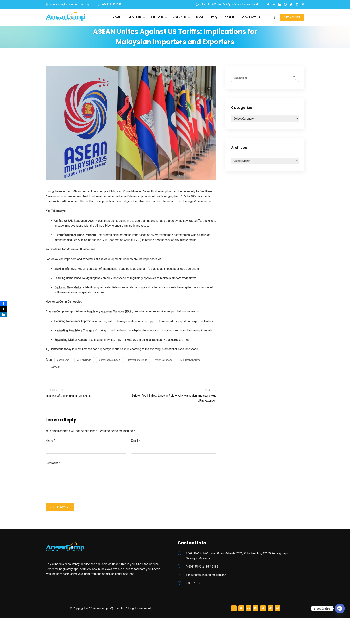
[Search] (292, 78)
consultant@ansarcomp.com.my (69, 4)
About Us (134, 17)
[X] (3, 309)
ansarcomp (63, 359)
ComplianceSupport (109, 359)
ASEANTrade (84, 359)
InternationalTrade (137, 359)
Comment (53, 463)
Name (50, 440)
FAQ (214, 17)
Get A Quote (292, 17)
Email (135, 440)
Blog (200, 17)
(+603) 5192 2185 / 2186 (202, 566)
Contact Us (251, 17)
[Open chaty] (340, 609)
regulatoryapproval (190, 359)
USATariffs (55, 367)
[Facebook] (3, 303)
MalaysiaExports (163, 359)
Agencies (180, 17)
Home (116, 17)
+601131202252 (111, 4)
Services (157, 17)
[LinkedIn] (3, 314)
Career (229, 17)
